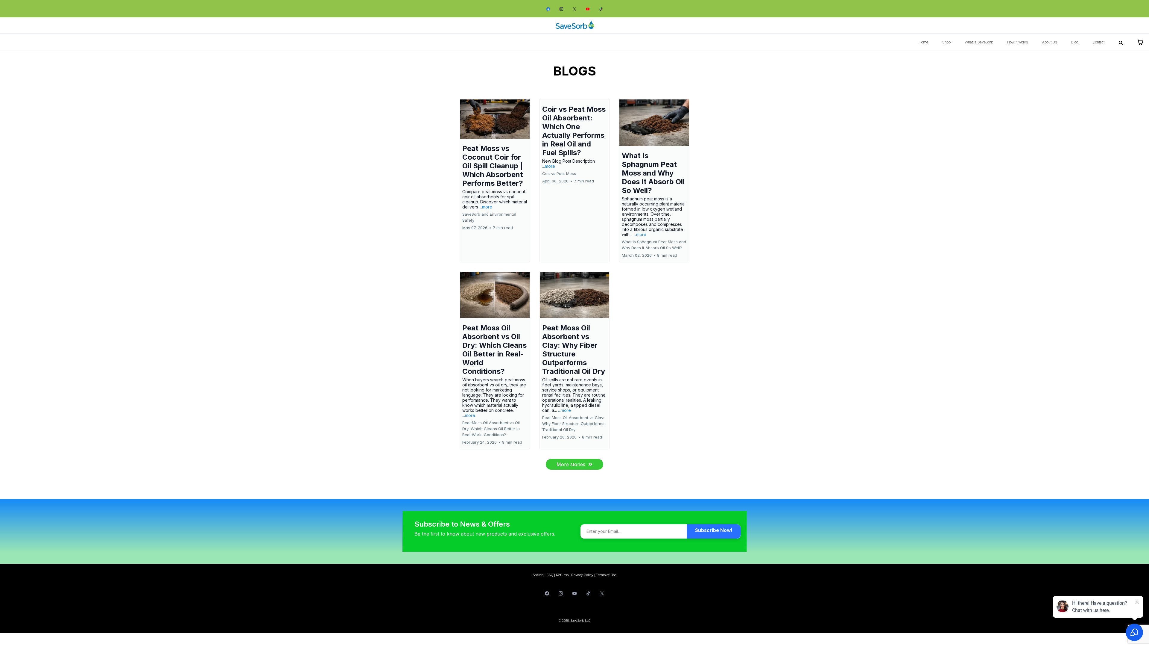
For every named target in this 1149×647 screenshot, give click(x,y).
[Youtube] (587, 8)
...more (485, 206)
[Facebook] (548, 8)
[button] (495, 180)
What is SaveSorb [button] (979, 42)
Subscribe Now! (713, 530)
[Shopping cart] (1140, 42)
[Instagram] (561, 8)
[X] (574, 8)
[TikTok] (600, 8)
